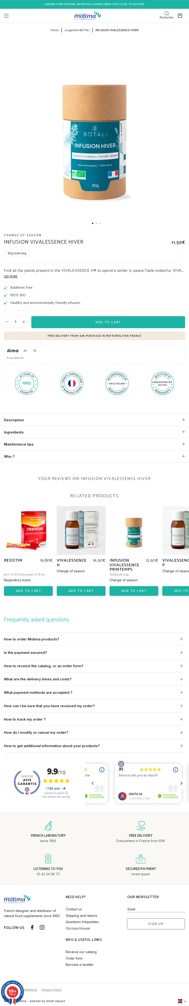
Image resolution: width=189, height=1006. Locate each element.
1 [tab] (92, 223)
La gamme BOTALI (77, 30)
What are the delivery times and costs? (38, 679)
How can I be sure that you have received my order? (49, 706)
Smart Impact (55, 1001)
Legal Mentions (26, 989)
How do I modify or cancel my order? (36, 732)
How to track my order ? (25, 719)
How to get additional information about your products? (52, 746)
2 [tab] (96, 223)
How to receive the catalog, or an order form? (43, 666)
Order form (74, 958)
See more (11, 277)
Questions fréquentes (82, 922)
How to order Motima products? (31, 639)
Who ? (9, 456)
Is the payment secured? (25, 652)
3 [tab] (100, 223)
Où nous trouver (78, 928)
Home (54, 30)
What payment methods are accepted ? (38, 692)
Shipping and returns (81, 916)
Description (14, 420)
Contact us (74, 909)
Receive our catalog (81, 952)
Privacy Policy (52, 989)
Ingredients (14, 432)
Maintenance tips (19, 444)
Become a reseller (80, 965)
